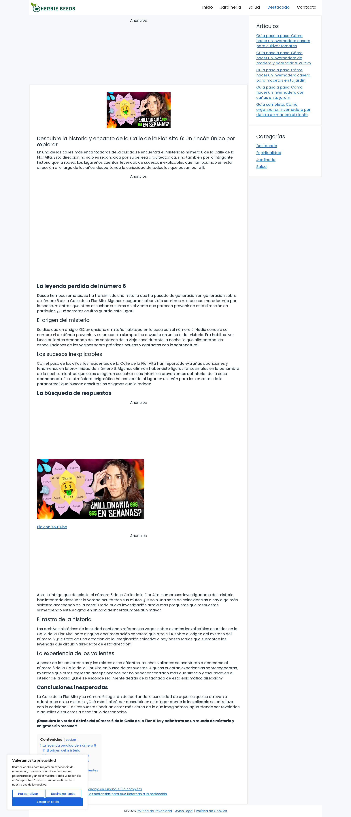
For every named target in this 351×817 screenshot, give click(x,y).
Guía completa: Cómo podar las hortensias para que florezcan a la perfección (104, 794)
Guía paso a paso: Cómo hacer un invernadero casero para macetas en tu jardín (283, 75)
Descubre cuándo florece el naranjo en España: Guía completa (92, 789)
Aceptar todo (47, 801)
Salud (254, 7)
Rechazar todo (63, 793)
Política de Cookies (211, 811)
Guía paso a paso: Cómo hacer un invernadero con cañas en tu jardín (280, 92)
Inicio (207, 7)
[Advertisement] (138, 52)
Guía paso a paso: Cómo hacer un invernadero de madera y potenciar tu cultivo (283, 58)
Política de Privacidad (154, 811)
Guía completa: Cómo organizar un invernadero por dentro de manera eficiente (283, 109)
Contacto (306, 7)
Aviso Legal (184, 811)
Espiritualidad (268, 152)
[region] (47, 782)
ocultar (71, 740)
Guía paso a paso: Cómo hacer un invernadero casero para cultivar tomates (283, 40)
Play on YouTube (52, 526)
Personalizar (28, 793)
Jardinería (230, 7)
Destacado (278, 7)
